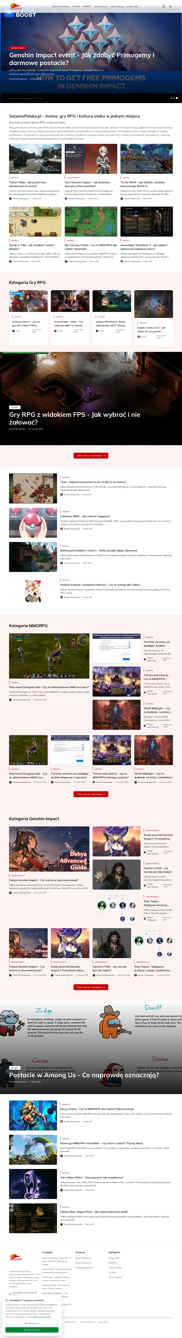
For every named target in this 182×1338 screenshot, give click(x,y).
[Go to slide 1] (171, 98)
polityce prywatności (42, 1317)
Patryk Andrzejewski (18, 79)
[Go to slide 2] (174, 98)
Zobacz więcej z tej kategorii (89, 455)
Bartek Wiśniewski (17, 429)
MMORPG (87, 6)
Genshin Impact (101, 6)
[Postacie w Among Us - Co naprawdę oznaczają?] (91, 1047)
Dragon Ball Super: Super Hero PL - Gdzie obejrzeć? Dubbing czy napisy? (57, 1261)
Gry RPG (76, 6)
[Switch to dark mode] (170, 6)
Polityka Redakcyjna (87, 1322)
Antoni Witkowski (83, 1258)
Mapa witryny (103, 1322)
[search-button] (163, 6)
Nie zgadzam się (32, 1323)
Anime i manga (117, 6)
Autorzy (80, 1252)
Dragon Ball (132, 6)
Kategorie (114, 1252)
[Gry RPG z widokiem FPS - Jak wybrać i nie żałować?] (91, 398)
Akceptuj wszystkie (32, 1330)
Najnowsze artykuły (61, 6)
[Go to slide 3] (177, 98)
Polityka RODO (70, 1322)
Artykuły (47, 1252)
